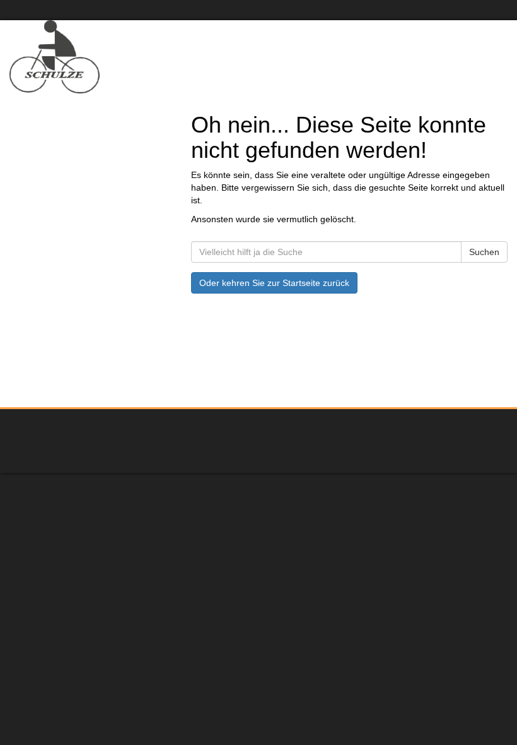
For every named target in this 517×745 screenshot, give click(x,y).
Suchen (484, 252)
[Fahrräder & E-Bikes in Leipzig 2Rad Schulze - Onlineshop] (129, 56)
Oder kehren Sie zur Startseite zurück (274, 283)
